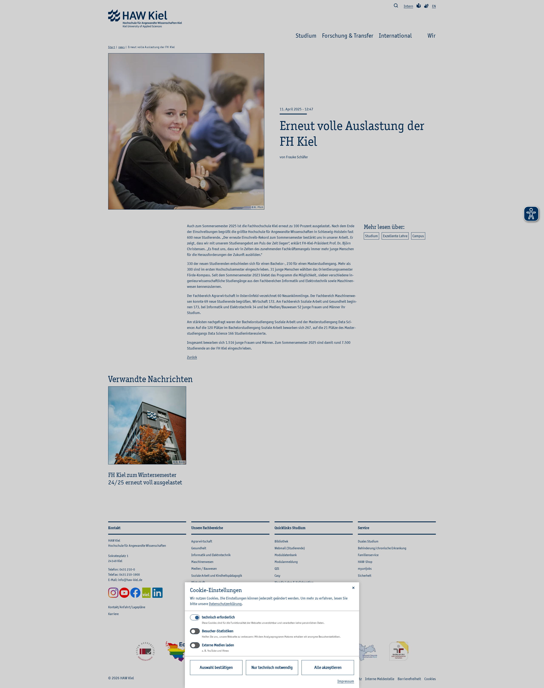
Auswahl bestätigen (216, 667)
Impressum (345, 681)
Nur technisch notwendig (272, 667)
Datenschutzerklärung (225, 604)
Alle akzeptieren (327, 667)
